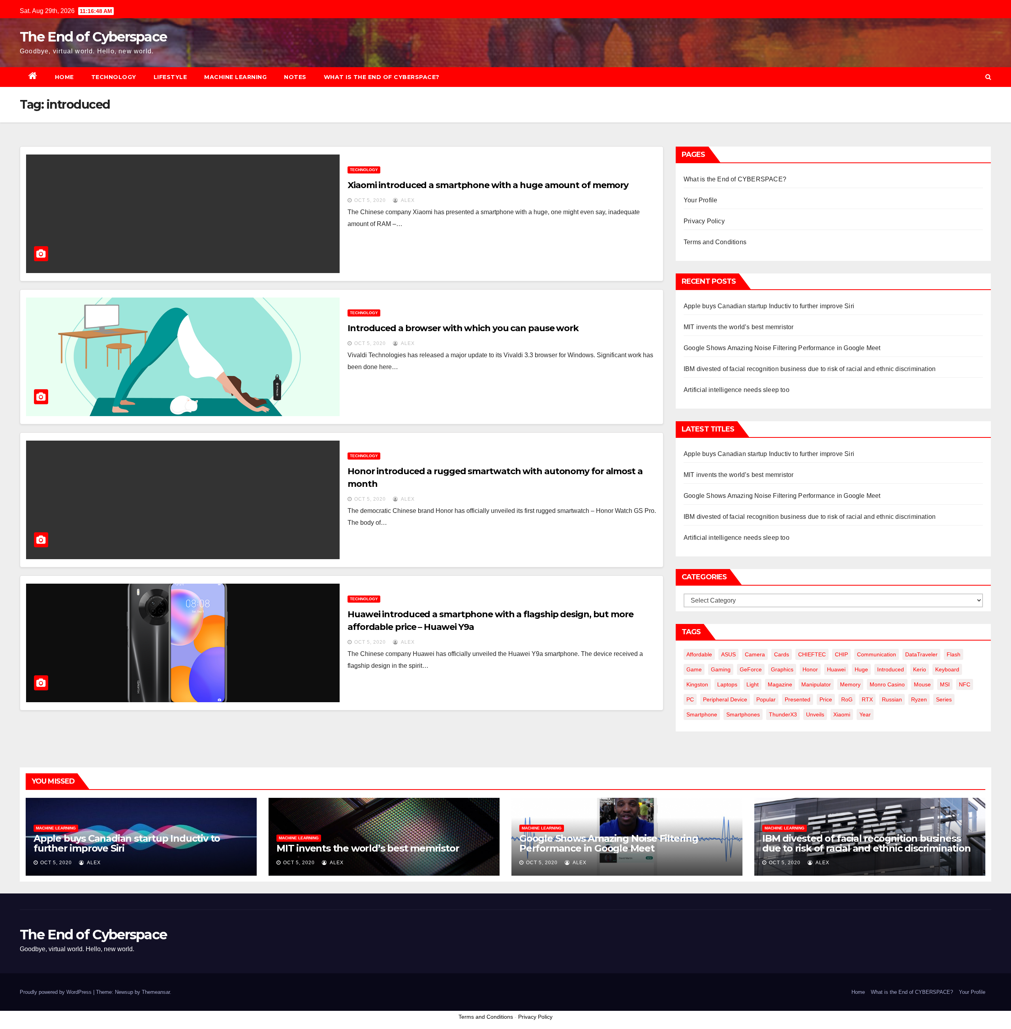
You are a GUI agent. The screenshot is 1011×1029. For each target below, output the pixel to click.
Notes (295, 77)
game (694, 669)
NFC (964, 684)
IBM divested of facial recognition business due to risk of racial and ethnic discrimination (810, 369)
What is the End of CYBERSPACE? (382, 77)
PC (690, 699)
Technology (113, 77)
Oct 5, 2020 (370, 200)
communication (876, 654)
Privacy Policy (704, 221)
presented (797, 699)
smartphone (701, 714)
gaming (721, 669)
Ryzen (919, 699)
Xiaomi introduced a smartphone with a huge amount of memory (488, 185)
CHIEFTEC (812, 654)
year (865, 714)
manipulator (816, 684)
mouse (922, 684)
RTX (867, 699)
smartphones (743, 714)
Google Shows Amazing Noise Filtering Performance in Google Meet (782, 348)
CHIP (841, 654)
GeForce (751, 669)
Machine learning (235, 77)
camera (755, 654)
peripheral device (725, 699)
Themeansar (156, 992)
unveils (815, 714)
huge (861, 669)
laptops (727, 684)
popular (766, 699)
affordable (699, 654)
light (752, 684)
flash (953, 654)
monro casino (887, 684)
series (944, 699)
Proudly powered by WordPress (56, 992)
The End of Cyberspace (93, 36)
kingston (697, 684)
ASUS (728, 654)
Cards (781, 654)
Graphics (782, 669)
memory (850, 684)
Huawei (836, 669)
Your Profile (700, 200)
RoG (847, 699)
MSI (945, 684)
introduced (890, 669)
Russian (892, 699)
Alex (407, 200)
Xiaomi (841, 714)
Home (64, 77)
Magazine (780, 684)
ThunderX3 (783, 714)
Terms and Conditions (715, 242)
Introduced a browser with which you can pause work (463, 328)
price (825, 699)
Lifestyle (170, 77)
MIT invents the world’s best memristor (739, 327)
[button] (988, 77)
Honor (810, 669)
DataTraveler (921, 654)
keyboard (947, 669)
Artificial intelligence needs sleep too (736, 389)
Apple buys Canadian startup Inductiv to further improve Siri (769, 306)
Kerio (919, 669)
